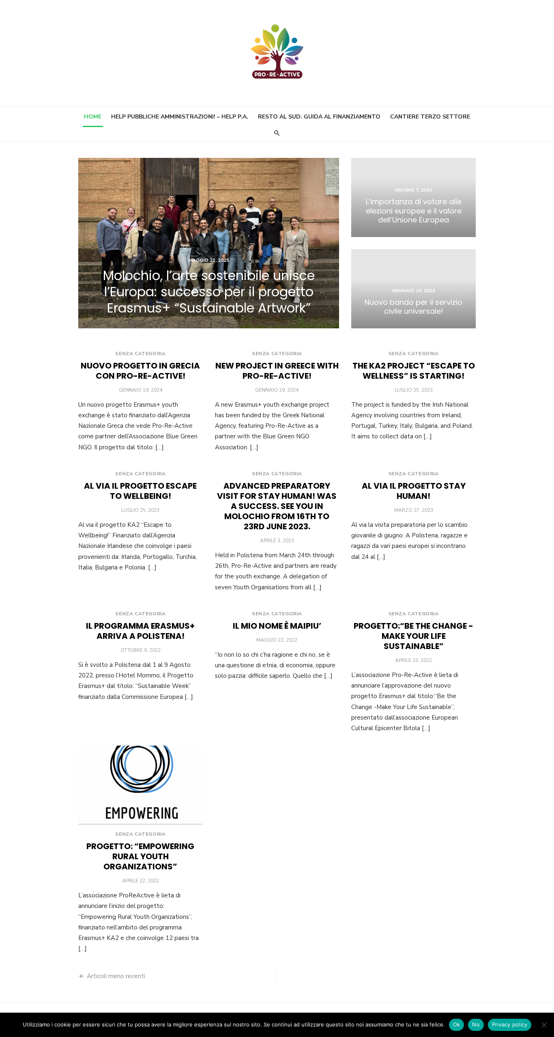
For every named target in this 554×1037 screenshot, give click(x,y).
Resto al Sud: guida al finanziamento (319, 117)
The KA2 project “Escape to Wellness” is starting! (413, 371)
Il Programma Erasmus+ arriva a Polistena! (140, 631)
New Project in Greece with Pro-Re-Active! (277, 371)
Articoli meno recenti (116, 976)
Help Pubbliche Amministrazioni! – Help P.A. (179, 117)
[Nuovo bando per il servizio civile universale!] (413, 288)
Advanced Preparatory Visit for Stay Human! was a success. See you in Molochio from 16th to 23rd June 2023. (277, 506)
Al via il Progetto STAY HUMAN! (414, 491)
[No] (544, 1025)
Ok (456, 1024)
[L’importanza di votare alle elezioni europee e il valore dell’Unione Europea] (413, 197)
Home (92, 117)
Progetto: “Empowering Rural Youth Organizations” (140, 856)
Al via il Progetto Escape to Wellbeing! (140, 491)
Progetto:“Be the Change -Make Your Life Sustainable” (413, 636)
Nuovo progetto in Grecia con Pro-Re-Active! (140, 371)
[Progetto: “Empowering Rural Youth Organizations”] (140, 785)
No (476, 1024)
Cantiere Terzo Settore (430, 117)
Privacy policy (510, 1024)
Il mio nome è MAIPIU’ (277, 626)
